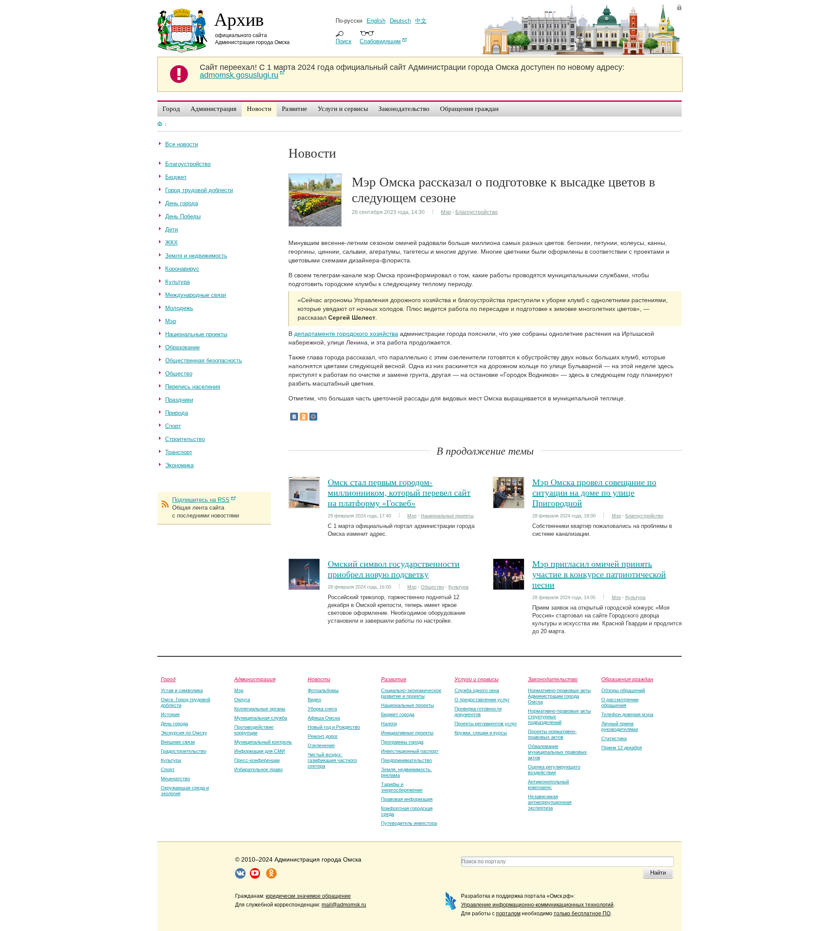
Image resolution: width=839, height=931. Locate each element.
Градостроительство (183, 751)
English (376, 20)
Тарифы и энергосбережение (402, 787)
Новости (319, 679)
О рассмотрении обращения (619, 702)
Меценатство (175, 778)
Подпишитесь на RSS (200, 500)
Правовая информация (407, 799)
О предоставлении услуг (482, 699)
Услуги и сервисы (476, 679)
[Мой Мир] (313, 417)
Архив (239, 19)
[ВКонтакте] (294, 417)
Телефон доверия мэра (627, 714)
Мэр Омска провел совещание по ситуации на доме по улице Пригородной (594, 492)
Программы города (402, 742)
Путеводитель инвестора (409, 823)
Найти (658, 872)
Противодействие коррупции (254, 729)
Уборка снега (322, 708)
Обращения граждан (627, 679)
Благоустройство (476, 212)
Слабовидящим (380, 41)
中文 (420, 20)
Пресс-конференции (257, 760)
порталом (508, 913)
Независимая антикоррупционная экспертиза (550, 802)
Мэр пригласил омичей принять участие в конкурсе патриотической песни (599, 574)
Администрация (254, 679)
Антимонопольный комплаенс (548, 784)
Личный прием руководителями (619, 726)
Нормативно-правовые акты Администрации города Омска (559, 696)
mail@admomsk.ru (344, 905)
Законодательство (553, 679)
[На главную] (159, 123)
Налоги (389, 723)
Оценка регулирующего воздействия (554, 769)
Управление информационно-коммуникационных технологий (537, 905)
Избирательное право (258, 769)
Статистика (614, 738)
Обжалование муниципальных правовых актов (557, 752)
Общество (432, 587)
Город (168, 679)
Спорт (167, 769)
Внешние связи (178, 742)
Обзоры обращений (623, 690)
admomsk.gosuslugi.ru (239, 75)
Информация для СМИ (259, 751)
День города (174, 723)
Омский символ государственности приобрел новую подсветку (394, 569)
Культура (458, 587)
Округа (242, 699)
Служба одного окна (476, 690)
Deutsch (400, 20)
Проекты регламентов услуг (485, 723)
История (170, 714)
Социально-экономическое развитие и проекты (411, 693)
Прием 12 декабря (621, 747)
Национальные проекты (447, 515)
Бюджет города (397, 714)
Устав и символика (182, 690)
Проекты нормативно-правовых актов (552, 734)
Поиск (343, 41)
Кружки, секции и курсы (480, 732)
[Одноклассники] (304, 417)
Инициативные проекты (407, 732)
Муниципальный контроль (263, 742)
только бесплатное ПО (582, 913)
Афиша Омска (324, 718)
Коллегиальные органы (259, 708)
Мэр (446, 212)
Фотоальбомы (323, 690)
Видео (314, 699)
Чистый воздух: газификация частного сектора (332, 760)
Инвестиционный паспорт (409, 751)
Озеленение (321, 745)
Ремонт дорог (323, 736)
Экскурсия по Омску (184, 732)
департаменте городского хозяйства (346, 333)
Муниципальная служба (260, 718)
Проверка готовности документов (478, 711)
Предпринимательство (406, 760)
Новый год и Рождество (334, 727)
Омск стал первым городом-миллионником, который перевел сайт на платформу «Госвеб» (399, 492)
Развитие (393, 679)
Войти (679, 7)
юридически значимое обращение (308, 896)
